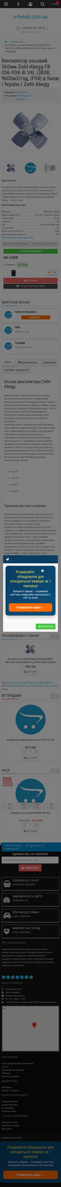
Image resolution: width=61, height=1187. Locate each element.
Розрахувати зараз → (30, 607)
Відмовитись (47, 626)
